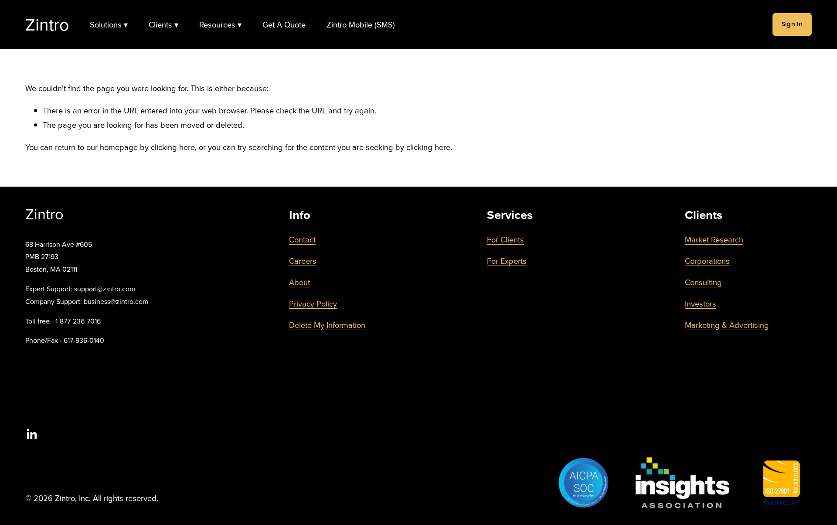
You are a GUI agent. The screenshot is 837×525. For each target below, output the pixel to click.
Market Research (714, 239)
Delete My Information (327, 325)
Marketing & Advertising (727, 325)
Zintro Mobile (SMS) (361, 24)
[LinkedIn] (31, 434)
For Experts (507, 260)
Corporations (707, 260)
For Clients (505, 239)
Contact (302, 239)
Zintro (47, 24)
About (299, 282)
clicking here (173, 147)
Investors (700, 303)
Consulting (703, 282)
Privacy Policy (313, 303)
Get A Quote (284, 24)
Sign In (792, 24)
